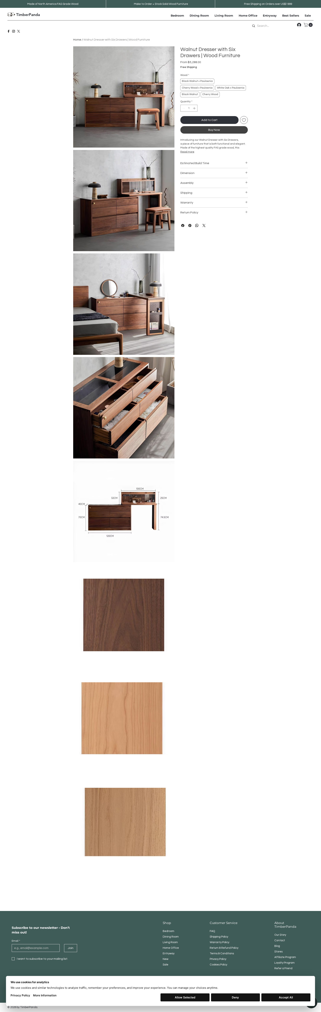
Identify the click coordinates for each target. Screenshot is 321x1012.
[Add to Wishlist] (244, 120)
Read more (187, 152)
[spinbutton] (189, 108)
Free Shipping (188, 67)
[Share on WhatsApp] (197, 225)
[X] (18, 31)
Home (77, 39)
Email (16, 941)
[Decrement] (183, 108)
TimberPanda (28, 14)
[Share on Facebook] (183, 225)
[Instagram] (13, 31)
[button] (309, 25)
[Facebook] (8, 31)
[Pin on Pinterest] (190, 225)
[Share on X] (204, 225)
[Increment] (194, 108)
